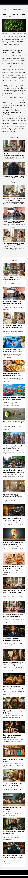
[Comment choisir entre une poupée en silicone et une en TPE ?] (14, 235)
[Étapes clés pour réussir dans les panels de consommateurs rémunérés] (14, 191)
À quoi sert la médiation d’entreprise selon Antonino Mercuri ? (12, 640)
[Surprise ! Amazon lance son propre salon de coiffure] (14, 775)
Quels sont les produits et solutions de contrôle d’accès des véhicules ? (13, 520)
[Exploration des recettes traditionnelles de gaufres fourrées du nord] (14, 365)
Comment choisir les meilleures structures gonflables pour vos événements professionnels (14, 399)
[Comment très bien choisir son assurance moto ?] (14, 823)
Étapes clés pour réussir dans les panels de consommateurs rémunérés (14, 199)
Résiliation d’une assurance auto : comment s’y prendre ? (13, 856)
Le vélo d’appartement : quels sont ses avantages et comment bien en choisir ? (13, 665)
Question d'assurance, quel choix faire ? (12, 808)
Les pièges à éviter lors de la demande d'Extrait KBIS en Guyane (13, 544)
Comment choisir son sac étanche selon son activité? (12, 350)
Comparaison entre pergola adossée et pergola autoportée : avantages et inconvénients (13, 472)
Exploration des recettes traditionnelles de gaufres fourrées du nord (12, 375)
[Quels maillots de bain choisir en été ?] (14, 751)
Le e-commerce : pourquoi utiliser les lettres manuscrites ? (12, 737)
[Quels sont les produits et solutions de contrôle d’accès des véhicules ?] (14, 510)
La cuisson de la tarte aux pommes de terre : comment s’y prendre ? (13, 689)
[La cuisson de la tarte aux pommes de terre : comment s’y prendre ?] (14, 679)
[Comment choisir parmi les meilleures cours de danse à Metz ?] (14, 213)
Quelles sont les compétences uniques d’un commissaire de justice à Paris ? (14, 177)
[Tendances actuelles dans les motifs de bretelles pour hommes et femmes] (14, 438)
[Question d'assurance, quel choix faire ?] (14, 799)
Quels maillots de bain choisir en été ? (13, 760)
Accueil (2, 8)
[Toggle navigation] (2, 2)
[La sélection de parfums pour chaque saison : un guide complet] (14, 558)
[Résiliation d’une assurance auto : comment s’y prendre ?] (14, 847)
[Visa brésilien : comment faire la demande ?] (14, 703)
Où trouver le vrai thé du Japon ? (13, 423)
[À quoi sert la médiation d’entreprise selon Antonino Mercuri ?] (14, 630)
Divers (7, 8)
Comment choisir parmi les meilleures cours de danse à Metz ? (14, 222)
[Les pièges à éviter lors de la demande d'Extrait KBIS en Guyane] (14, 534)
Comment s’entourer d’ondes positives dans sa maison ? (13, 615)
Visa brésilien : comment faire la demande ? (13, 712)
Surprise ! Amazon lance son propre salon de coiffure (12, 784)
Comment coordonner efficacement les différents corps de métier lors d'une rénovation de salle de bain (12, 497)
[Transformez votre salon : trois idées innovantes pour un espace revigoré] (14, 146)
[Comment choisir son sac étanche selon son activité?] (14, 341)
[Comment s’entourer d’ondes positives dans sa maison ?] (14, 606)
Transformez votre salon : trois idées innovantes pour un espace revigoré (14, 155)
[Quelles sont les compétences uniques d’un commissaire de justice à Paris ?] (14, 168)
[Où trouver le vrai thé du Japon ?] (14, 414)
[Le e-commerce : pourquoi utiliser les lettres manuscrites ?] (14, 727)
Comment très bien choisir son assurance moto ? (13, 832)
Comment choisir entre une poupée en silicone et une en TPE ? (14, 244)
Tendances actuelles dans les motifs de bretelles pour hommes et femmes (13, 448)
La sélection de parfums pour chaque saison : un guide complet (13, 568)
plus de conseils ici (19, 65)
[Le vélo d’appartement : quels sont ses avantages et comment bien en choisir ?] (14, 655)
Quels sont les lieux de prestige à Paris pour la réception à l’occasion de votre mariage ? (14, 592)
